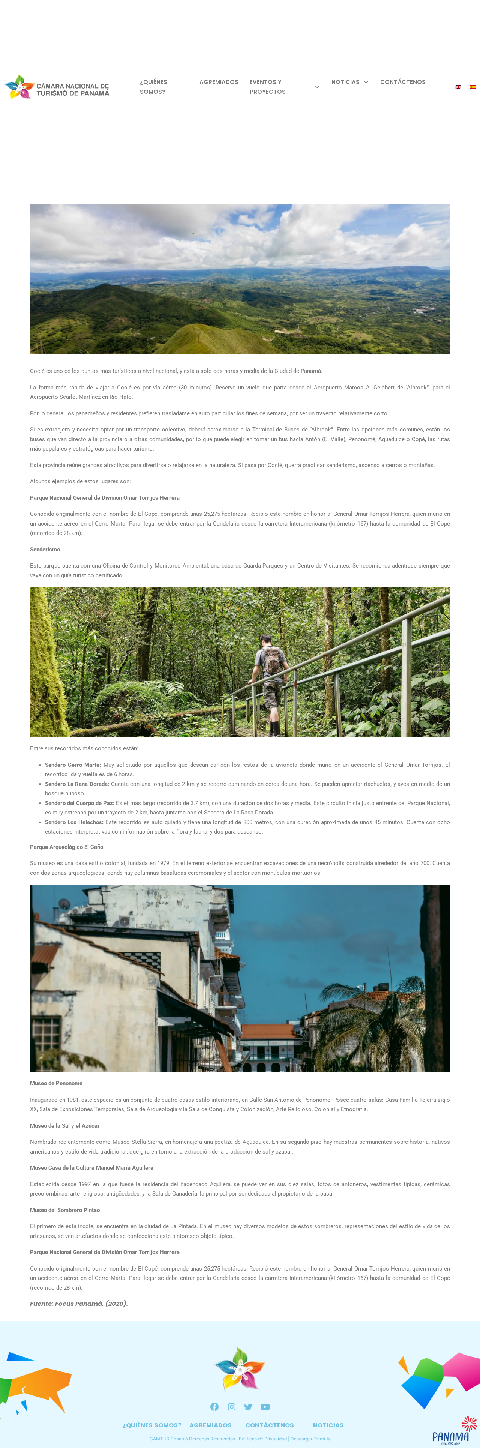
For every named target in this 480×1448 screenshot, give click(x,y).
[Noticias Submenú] (366, 82)
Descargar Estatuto (311, 1439)
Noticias (346, 82)
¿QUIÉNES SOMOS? (151, 1425)
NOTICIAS (328, 1425)
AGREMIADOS (210, 1425)
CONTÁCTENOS (269, 1425)
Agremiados (219, 82)
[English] (459, 86)
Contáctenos (403, 82)
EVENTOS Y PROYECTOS (268, 87)
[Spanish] (473, 86)
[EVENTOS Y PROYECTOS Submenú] (317, 87)
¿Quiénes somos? (153, 87)
